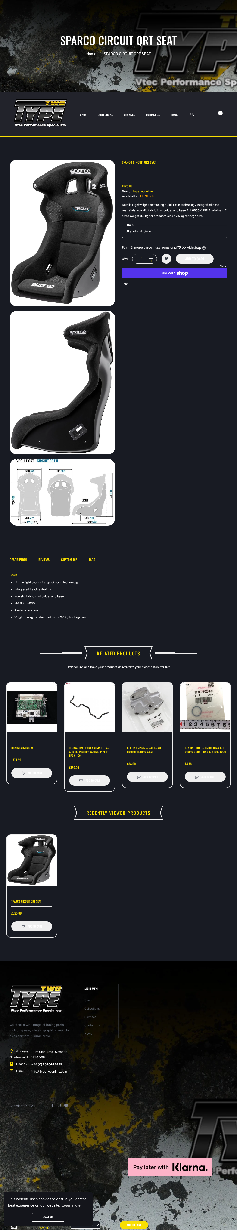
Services (90, 1017)
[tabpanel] (118, 597)
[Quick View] (12, 705)
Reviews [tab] (44, 559)
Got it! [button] (48, 1217)
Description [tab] (18, 559)
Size (130, 225)
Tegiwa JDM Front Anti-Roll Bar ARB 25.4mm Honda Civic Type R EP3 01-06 (89, 751)
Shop (88, 1000)
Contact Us (92, 1025)
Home (91, 54)
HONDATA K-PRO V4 (22, 748)
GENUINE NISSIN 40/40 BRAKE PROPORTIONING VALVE (144, 750)
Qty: (125, 258)
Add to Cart (194, 259)
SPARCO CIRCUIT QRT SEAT (26, 901)
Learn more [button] (71, 1205)
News (88, 1033)
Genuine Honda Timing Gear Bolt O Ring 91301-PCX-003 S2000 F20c (205, 750)
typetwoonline (143, 191)
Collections (92, 1008)
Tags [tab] (92, 559)
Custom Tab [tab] (69, 559)
